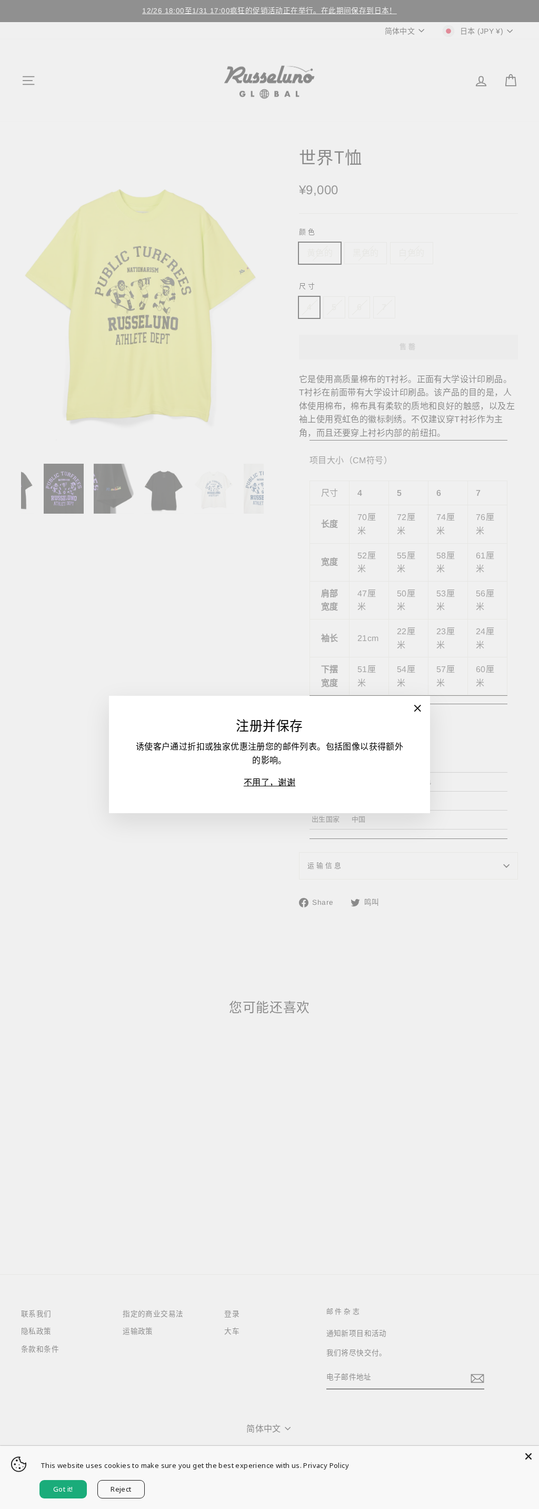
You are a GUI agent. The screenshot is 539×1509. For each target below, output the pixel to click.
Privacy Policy (326, 1465)
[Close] (528, 1456)
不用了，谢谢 (269, 782)
